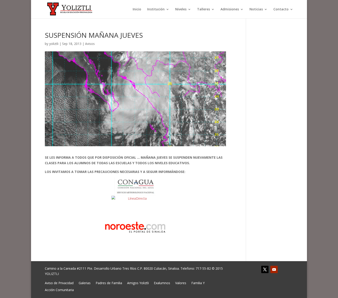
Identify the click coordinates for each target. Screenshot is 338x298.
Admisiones (230, 9)
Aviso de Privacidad (59, 283)
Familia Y (198, 283)
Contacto (281, 9)
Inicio (137, 9)
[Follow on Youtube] (274, 269)
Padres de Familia (109, 283)
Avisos (90, 43)
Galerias (85, 283)
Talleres (203, 9)
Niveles (180, 9)
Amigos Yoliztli (138, 283)
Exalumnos (162, 283)
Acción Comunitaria (59, 290)
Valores (180, 283)
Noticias (256, 9)
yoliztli (53, 43)
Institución (156, 9)
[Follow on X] (265, 269)
